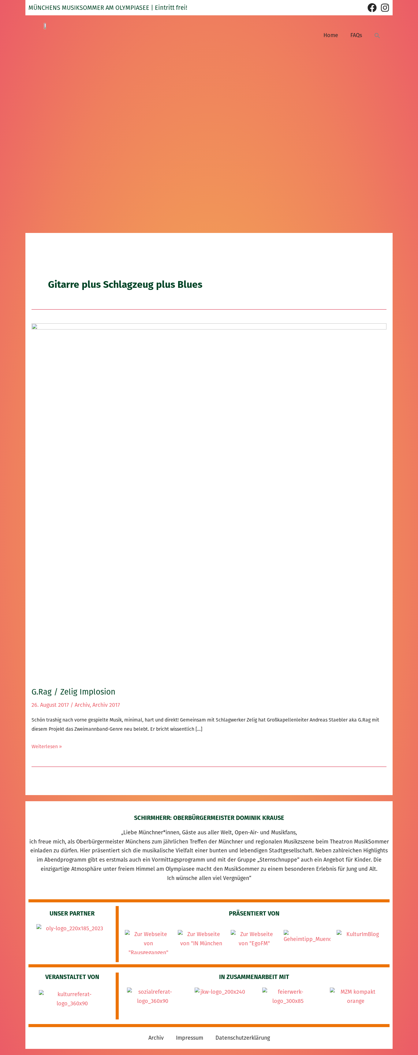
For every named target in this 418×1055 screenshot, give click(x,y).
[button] (377, 35)
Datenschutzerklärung (242, 1037)
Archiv (82, 705)
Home (330, 35)
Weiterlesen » (47, 745)
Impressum (189, 1037)
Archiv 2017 (106, 705)
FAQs (356, 35)
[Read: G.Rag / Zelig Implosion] (209, 500)
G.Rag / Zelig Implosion (73, 692)
